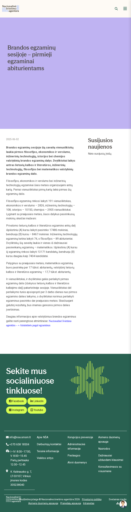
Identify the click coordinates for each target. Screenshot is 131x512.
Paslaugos (74, 455)
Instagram (17, 410)
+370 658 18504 (19, 444)
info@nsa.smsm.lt (20, 437)
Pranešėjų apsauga (70, 503)
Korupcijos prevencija (80, 437)
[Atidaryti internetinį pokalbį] (123, 504)
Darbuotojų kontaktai (49, 444)
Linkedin (38, 401)
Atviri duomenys (77, 462)
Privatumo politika (91, 499)
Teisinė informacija (48, 451)
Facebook (17, 401)
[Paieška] (116, 8)
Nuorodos (104, 448)
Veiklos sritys (45, 458)
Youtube (38, 410)
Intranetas (88, 503)
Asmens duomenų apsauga (43, 503)
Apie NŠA (42, 437)
